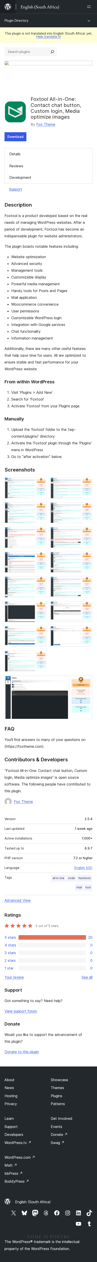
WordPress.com (20, 1157)
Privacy (11, 1104)
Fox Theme (45, 124)
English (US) (83, 868)
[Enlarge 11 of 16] (40, 607)
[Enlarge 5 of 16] (40, 533)
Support (15, 189)
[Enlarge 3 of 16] (40, 508)
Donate (59, 1134)
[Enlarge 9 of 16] (40, 582)
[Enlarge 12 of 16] (86, 607)
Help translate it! (48, 36)
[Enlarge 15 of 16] (40, 656)
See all (87, 977)
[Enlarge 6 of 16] (86, 533)
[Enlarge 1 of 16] (40, 483)
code (71, 878)
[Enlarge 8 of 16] (86, 557)
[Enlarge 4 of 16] (86, 508)
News (9, 1087)
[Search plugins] (52, 51)
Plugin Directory (16, 20)
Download (15, 137)
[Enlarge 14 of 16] (86, 632)
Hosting (11, 1096)
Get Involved (61, 1118)
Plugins (56, 1096)
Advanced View (18, 900)
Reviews (16, 166)
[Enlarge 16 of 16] (86, 681)
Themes (57, 1087)
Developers (14, 1134)
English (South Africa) (33, 1202)
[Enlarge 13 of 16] (40, 632)
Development (20, 177)
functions (85, 878)
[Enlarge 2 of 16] (86, 483)
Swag (58, 1142)
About (9, 1080)
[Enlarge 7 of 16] (40, 557)
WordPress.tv (18, 1142)
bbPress (14, 1173)
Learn (9, 1118)
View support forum (21, 1011)
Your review (14, 977)
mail (79, 887)
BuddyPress (17, 1181)
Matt (11, 1165)
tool (88, 887)
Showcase (59, 1080)
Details (15, 154)
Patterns (58, 1104)
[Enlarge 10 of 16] (86, 582)
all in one (58, 878)
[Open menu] (90, 7)
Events (56, 1126)
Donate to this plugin (22, 1052)
